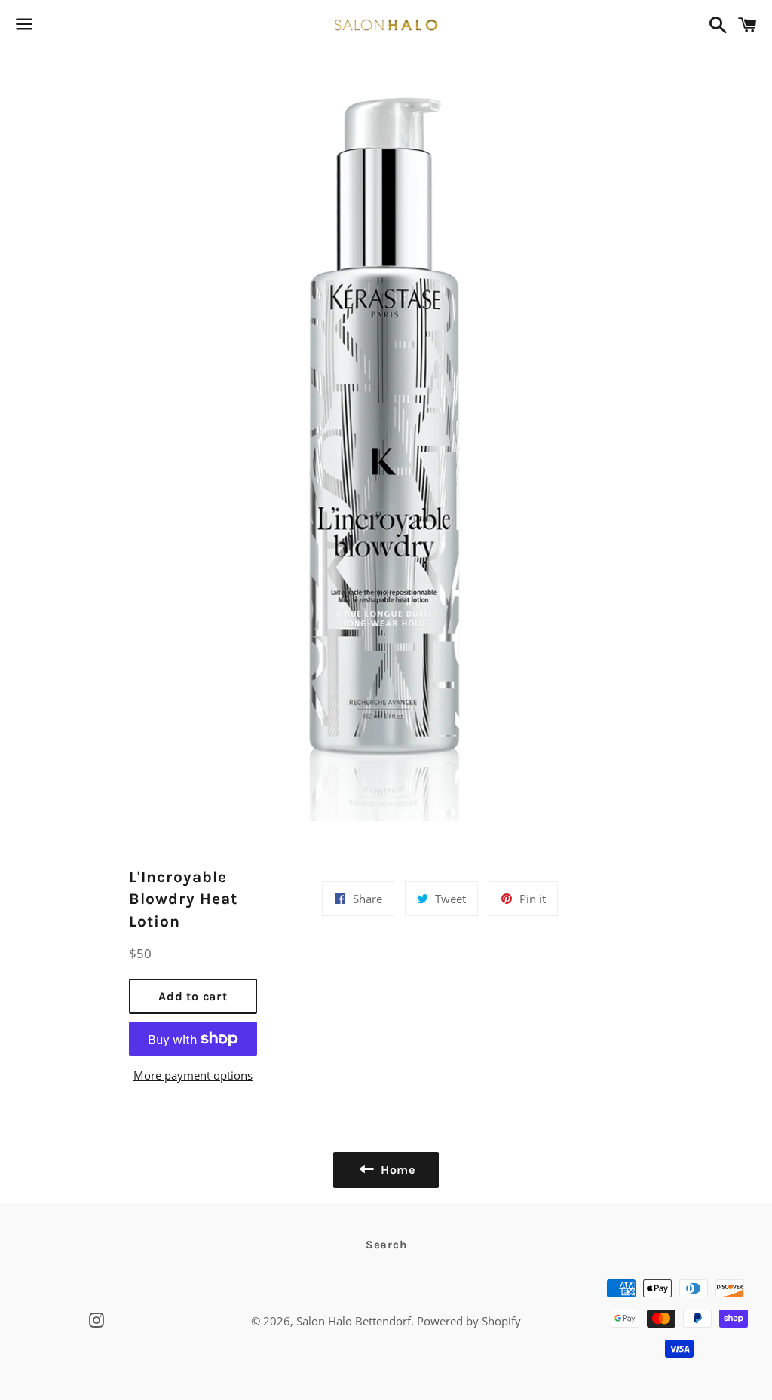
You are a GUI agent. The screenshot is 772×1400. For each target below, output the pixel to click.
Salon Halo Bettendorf (353, 1320)
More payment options (193, 1075)
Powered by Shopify (469, 1320)
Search (386, 1244)
